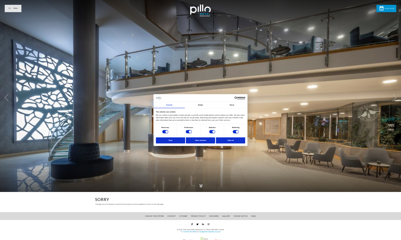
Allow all (230, 140)
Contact (171, 216)
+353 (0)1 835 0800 (189, 232)
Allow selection (200, 140)
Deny (170, 140)
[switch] (189, 131)
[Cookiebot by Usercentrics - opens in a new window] (236, 98)
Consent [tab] (169, 105)
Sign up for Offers (154, 216)
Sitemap (184, 216)
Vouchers (214, 216)
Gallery (226, 216)
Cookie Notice (240, 216)
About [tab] (232, 105)
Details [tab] (200, 105)
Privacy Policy (198, 216)
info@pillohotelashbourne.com (209, 232)
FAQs (253, 216)
